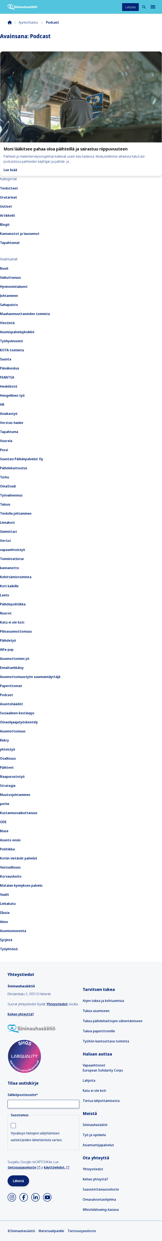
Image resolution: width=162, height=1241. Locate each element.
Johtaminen (9, 295)
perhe (4, 803)
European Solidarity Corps (103, 1070)
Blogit (5, 224)
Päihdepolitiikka (13, 604)
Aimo (4, 921)
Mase (4, 831)
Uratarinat (8, 197)
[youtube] (47, 1197)
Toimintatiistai (12, 558)
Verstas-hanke (11, 422)
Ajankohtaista (28, 22)
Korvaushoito (11, 876)
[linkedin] (35, 1197)
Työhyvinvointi (11, 341)
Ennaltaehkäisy (12, 667)
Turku (4, 477)
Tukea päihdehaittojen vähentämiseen (112, 1021)
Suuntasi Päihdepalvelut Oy (21, 459)
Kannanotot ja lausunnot (19, 233)
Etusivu (13, 22)
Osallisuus (8, 758)
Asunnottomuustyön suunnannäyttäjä (30, 676)
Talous (5, 504)
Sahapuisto (9, 304)
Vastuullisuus (10, 867)
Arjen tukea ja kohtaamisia (103, 1000)
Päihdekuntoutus (13, 468)
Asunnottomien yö (14, 658)
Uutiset (6, 206)
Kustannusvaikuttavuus (18, 813)
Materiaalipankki (51, 1231)
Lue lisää (10, 170)
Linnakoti (7, 522)
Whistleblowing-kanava (101, 1209)
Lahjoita (130, 7)
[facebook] (23, 1197)
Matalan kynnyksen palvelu (21, 885)
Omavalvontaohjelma (99, 1199)
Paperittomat (11, 685)
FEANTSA (7, 377)
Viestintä (7, 323)
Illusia (4, 912)
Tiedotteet (9, 188)
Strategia (7, 785)
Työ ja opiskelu (94, 1135)
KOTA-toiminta (12, 350)
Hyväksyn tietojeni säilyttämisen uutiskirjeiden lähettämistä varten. (36, 1136)
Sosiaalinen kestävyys (17, 713)
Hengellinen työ (12, 395)
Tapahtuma (9, 431)
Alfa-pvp (7, 649)
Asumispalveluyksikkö (17, 332)
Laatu (4, 595)
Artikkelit (7, 215)
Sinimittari (8, 531)
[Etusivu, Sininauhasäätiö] (23, 7)
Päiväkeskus (9, 368)
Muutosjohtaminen (15, 794)
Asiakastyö (9, 413)
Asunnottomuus (13, 731)
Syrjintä (6, 940)
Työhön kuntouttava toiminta (106, 1041)
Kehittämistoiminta (15, 577)
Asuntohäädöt (11, 704)
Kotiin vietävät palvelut (18, 858)
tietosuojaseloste (22, 1167)
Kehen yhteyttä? (21, 1014)
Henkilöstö (8, 386)
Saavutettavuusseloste (101, 1189)
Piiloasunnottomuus (16, 631)
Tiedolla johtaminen (15, 513)
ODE (3, 822)
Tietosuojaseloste (82, 1231)
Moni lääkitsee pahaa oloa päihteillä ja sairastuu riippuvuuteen (66, 149)
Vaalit (4, 894)
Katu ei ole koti (12, 622)
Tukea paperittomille (99, 1031)
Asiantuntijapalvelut (98, 1145)
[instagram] (12, 1197)
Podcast (6, 695)
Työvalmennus (11, 495)
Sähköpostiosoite (23, 1094)
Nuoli (4, 268)
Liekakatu (8, 903)
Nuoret (6, 613)
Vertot (5, 540)
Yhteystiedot (57, 1004)
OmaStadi (8, 486)
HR (2, 404)
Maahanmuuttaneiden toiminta (25, 313)
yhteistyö (7, 749)
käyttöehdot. (54, 1167)
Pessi (4, 450)
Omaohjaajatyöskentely (19, 722)
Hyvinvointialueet (14, 286)
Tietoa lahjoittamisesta (101, 1100)
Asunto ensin (10, 840)
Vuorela (6, 440)
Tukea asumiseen (96, 1010)
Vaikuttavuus (10, 277)
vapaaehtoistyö (12, 549)
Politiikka (7, 849)
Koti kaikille (9, 586)
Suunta (5, 359)
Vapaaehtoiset (94, 1065)
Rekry (4, 740)
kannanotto (9, 568)
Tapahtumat (10, 242)
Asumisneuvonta (13, 930)
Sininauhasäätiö (95, 1124)
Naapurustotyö (12, 776)
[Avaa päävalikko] (152, 7)
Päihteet (7, 767)
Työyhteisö (9, 949)
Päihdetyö (8, 640)
